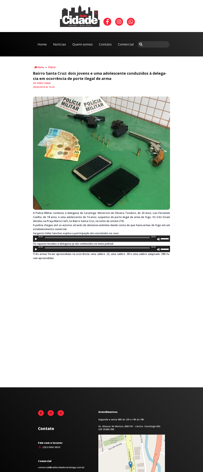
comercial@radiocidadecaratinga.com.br (61, 467)
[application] (101, 238)
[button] (130, 464)
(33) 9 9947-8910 (51, 447)
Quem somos (82, 44)
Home (42, 44)
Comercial (126, 44)
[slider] (165, 238)
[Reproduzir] (36, 239)
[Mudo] (158, 239)
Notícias (59, 44)
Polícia (52, 67)
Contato (105, 44)
